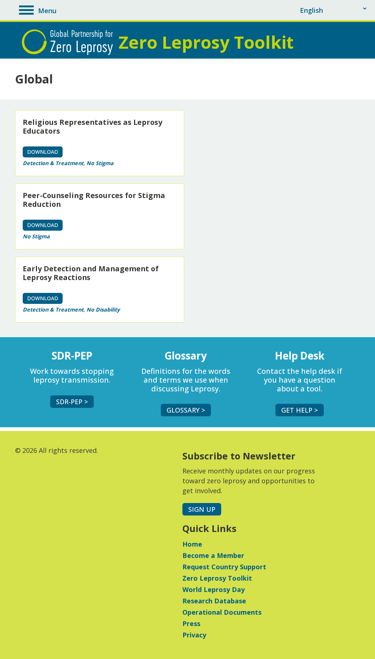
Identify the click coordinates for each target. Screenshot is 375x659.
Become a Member (213, 555)
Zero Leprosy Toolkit (217, 578)
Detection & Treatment (53, 163)
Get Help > (299, 410)
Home (192, 544)
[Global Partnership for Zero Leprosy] (69, 42)
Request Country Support (224, 566)
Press (191, 623)
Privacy (194, 634)
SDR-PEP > (72, 401)
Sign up (201, 509)
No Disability (103, 309)
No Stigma (100, 163)
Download (42, 151)
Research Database (214, 600)
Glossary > (186, 410)
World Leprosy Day (213, 589)
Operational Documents (221, 612)
